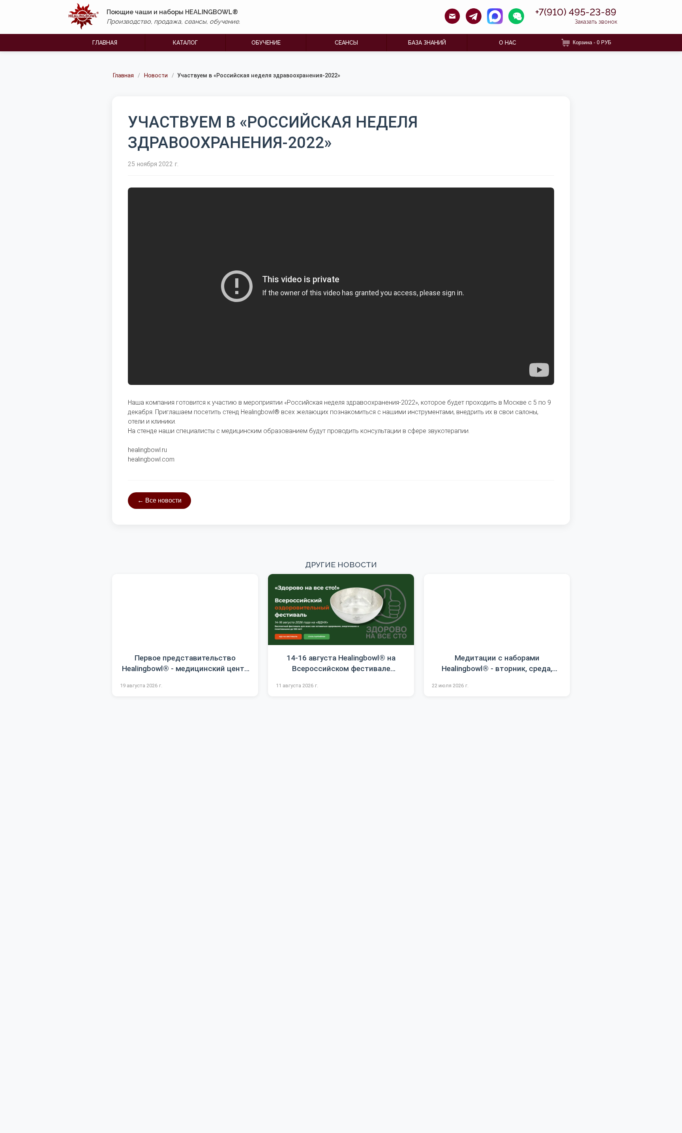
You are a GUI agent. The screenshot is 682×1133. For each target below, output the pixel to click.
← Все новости (159, 500)
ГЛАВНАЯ (104, 42)
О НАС (507, 42)
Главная (123, 76)
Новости (156, 76)
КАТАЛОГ (185, 42)
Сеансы (346, 42)
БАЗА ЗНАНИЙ (427, 42)
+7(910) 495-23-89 (575, 12)
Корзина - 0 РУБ (592, 42)
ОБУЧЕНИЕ (266, 42)
